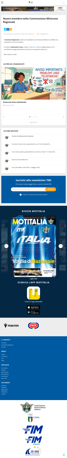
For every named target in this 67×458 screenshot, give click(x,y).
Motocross (31, 34)
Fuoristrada (17, 34)
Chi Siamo (3, 343)
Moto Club (24, 34)
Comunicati (9, 34)
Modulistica (4, 392)
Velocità (3, 370)
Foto (2, 358)
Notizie (3, 354)
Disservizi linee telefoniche (14, 102)
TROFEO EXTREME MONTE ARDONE (22, 136)
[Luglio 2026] (33, 246)
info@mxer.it (32, 47)
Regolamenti (4, 390)
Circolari (3, 394)
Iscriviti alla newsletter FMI (33, 180)
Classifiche (4, 388)
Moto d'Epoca (5, 374)
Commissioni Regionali (7, 345)
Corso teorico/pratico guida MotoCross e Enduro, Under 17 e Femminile (33, 152)
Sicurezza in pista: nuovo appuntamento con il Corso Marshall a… (31, 144)
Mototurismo (4, 372)
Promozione (4, 376)
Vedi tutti (33, 122)
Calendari (3, 385)
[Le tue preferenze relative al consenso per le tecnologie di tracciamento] (64, 455)
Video (2, 360)
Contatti (3, 347)
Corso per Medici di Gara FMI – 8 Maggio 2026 (26, 167)
